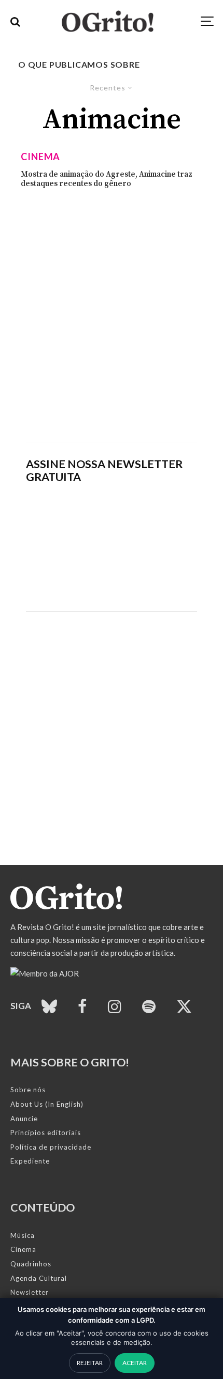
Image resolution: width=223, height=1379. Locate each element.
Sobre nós (28, 1090)
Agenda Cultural (38, 1278)
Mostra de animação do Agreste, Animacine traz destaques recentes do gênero (106, 179)
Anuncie (24, 1118)
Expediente (30, 1161)
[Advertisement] (111, 315)
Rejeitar (90, 1363)
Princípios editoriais (45, 1132)
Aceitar (134, 1363)
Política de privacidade (50, 1147)
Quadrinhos (30, 1264)
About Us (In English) (46, 1104)
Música (22, 1235)
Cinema (40, 156)
